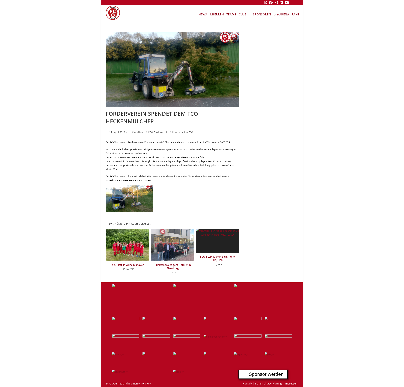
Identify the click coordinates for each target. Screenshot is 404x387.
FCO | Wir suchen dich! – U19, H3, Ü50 (217, 258)
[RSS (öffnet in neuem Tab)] (292, 2)
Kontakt (247, 383)
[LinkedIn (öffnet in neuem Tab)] (281, 2)
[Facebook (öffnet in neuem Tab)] (271, 2)
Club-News (138, 132)
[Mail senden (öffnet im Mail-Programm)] (296, 2)
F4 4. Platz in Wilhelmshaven (127, 265)
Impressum (291, 383)
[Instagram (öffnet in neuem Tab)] (276, 2)
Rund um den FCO (182, 132)
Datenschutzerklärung (268, 383)
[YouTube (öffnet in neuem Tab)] (287, 2)
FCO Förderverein (158, 132)
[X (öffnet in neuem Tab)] (266, 2)
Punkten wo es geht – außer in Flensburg (172, 266)
